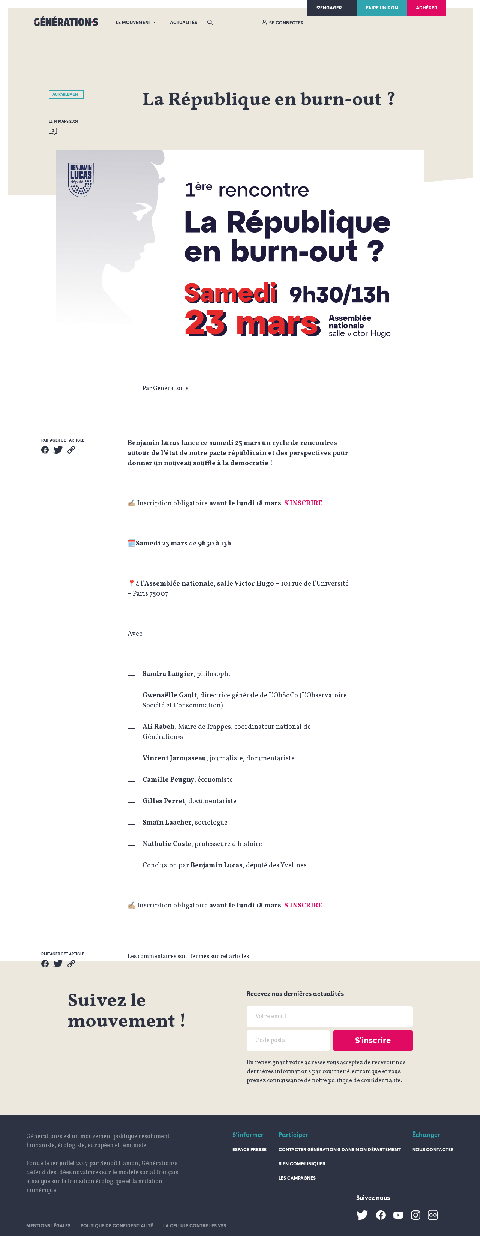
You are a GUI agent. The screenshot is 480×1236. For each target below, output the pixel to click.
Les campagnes (297, 1178)
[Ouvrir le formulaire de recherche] (210, 23)
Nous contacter (433, 1149)
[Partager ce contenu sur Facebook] (45, 450)
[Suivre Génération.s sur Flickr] (433, 1219)
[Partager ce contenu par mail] (71, 450)
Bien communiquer (302, 1164)
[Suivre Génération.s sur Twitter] (362, 1218)
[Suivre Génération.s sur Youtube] (398, 1217)
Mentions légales (48, 1225)
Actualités (183, 22)
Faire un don (382, 8)
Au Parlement (66, 94)
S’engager (329, 8)
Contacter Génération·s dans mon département (339, 1149)
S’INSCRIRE (303, 503)
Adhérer (426, 8)
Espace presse (249, 1149)
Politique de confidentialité (117, 1225)
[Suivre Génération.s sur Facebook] (381, 1218)
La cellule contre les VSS (194, 1225)
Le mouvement (133, 22)
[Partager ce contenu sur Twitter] (58, 450)
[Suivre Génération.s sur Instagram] (415, 1218)
